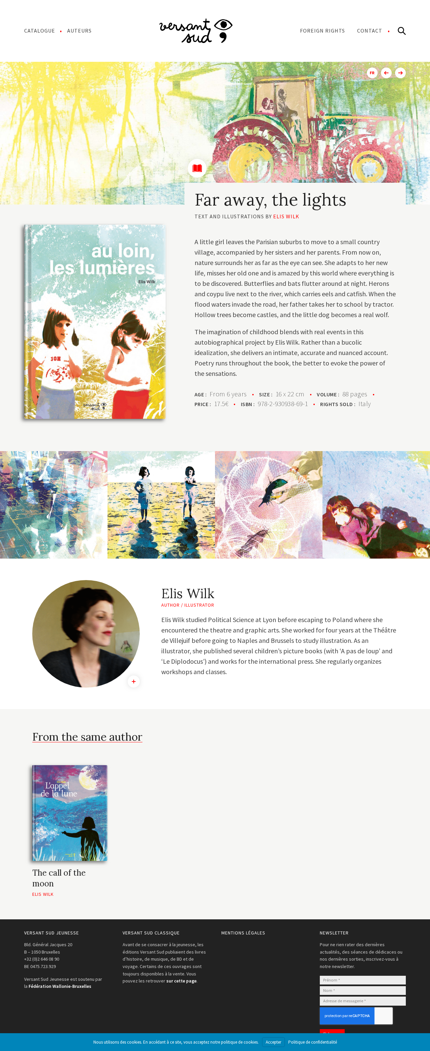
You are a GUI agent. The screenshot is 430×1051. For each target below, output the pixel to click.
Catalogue (39, 30)
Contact (369, 30)
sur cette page (181, 981)
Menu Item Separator (196, 30)
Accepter (273, 1042)
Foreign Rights (322, 30)
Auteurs (79, 30)
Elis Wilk (286, 216)
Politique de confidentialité (312, 1042)
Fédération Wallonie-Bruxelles (60, 986)
